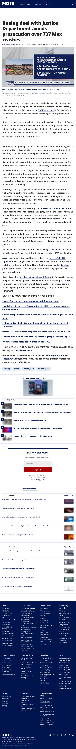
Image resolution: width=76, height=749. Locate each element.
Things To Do (63, 625)
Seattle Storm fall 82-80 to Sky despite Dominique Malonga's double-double (42, 412)
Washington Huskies (65, 672)
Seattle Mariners (64, 660)
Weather (44, 655)
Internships (5, 631)
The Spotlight (27, 655)
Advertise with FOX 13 (9, 636)
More (47, 4)
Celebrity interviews (8, 674)
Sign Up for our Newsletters (7, 614)
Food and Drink (45, 623)
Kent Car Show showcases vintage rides (14, 560)
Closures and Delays (46, 667)
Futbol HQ (62, 686)
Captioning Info (7, 638)
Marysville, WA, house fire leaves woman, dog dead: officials (21, 517)
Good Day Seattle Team (65, 614)
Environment (44, 635)
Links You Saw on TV (9, 620)
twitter (69, 735)
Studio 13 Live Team (9, 660)
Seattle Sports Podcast (25, 701)
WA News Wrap (45, 611)
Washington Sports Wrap (65, 678)
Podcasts (25, 693)
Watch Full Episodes (27, 662)
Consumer (43, 628)
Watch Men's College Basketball (47, 715)
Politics (42, 616)
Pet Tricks (62, 620)
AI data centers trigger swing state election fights (18, 569)
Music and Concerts (46, 625)
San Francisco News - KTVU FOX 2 (28, 641)
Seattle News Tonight (28, 611)
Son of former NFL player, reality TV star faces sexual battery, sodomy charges (27, 526)
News (16, 368)
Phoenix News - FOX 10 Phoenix (28, 649)
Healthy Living (44, 632)
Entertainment (44, 620)
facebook (57, 735)
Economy (5, 703)
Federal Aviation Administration (55, 208)
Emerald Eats (6, 665)
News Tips (5, 609)
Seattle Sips (6, 667)
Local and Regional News (28, 607)
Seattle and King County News (26, 614)
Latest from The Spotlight (26, 659)
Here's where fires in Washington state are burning (18, 535)
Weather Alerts (45, 665)
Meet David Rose (26, 665)
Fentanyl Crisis (26, 673)
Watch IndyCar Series (47, 712)
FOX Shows (6, 625)
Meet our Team (7, 617)
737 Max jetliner (46, 110)
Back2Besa (63, 642)
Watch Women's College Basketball (46, 719)
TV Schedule (6, 622)
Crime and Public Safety (26, 668)
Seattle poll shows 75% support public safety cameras (33, 436)
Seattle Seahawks (65, 658)
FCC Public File (7, 641)
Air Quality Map (45, 670)
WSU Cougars (63, 675)
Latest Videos (8, 547)
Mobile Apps (6, 611)
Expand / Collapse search (72, 4)
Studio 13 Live (8, 655)
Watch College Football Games (45, 702)
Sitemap (43, 644)
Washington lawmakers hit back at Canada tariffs (17, 586)
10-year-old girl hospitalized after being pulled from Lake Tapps (37, 428)
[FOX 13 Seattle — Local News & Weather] (8, 4)
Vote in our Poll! (29, 488)
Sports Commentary (65, 681)
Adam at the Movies (65, 622)
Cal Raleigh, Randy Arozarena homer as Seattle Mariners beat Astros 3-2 (40, 404)
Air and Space (44, 368)
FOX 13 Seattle (26, 44)
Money (5, 693)
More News (45, 606)
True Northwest (64, 627)
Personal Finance (7, 696)
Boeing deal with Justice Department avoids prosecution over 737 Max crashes (30, 89)
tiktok (61, 735)
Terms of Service (39, 481)
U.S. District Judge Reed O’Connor (35, 277)
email (72, 735)
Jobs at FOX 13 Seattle (7, 628)
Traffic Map (44, 660)
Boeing (34, 44)
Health (42, 630)
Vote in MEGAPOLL (65, 617)
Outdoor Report (64, 636)
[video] (69, 553)
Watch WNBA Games (47, 722)
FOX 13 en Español (46, 639)
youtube (50, 735)
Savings (4, 706)
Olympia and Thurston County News (28, 628)
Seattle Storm (63, 665)
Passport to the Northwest (7, 671)
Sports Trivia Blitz (65, 683)
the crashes (52, 170)
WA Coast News (26, 638)
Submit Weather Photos (64, 630)
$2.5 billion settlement (61, 249)
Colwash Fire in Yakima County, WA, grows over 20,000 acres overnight (24, 499)
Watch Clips (6, 658)
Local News (44, 609)
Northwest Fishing (65, 688)
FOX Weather (44, 683)
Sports (62, 655)
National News (45, 613)
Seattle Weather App (47, 663)
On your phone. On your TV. (34, 378)
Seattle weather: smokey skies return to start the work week (21, 551)
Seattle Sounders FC (65, 663)
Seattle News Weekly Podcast (28, 697)
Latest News (8, 495)
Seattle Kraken (64, 667)
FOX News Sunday (46, 642)
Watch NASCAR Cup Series (46, 708)
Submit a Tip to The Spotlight (27, 677)
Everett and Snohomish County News (27, 623)
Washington (28, 368)
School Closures (64, 633)
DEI (68, 280)
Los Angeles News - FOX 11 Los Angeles (27, 645)
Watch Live (62, 611)
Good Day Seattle (63, 607)
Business (5, 701)
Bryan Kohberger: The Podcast (28, 709)
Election (42, 618)
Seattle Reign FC (64, 670)
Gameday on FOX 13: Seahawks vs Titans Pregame (18, 577)
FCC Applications (7, 645)
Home (5, 606)
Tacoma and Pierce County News (27, 618)
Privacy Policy (40, 479)
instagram (54, 735)
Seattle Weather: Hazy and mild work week (29, 420)
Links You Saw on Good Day (65, 639)
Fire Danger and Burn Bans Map (47, 675)
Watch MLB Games (46, 705)
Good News (44, 637)
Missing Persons (26, 671)
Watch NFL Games (46, 699)
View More (68, 495)
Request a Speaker (8, 633)
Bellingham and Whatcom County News (27, 633)
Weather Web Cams (46, 658)
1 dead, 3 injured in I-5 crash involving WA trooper (18, 508)
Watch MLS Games (46, 725)
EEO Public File (7, 643)
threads (65, 735)
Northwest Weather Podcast (27, 705)
